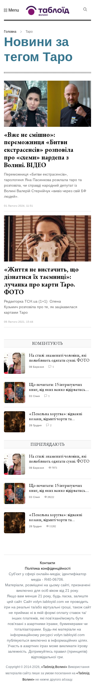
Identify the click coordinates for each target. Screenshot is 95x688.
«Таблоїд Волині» (54, 667)
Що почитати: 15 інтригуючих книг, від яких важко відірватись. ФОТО (57, 389)
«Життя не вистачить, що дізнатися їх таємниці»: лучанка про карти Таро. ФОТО (41, 280)
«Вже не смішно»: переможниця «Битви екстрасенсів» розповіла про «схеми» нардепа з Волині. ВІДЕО (38, 149)
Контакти (47, 563)
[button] (11, 10)
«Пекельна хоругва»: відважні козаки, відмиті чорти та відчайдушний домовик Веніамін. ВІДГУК (58, 421)
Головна (10, 31)
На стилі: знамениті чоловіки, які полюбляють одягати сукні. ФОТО (59, 357)
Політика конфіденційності (47, 568)
